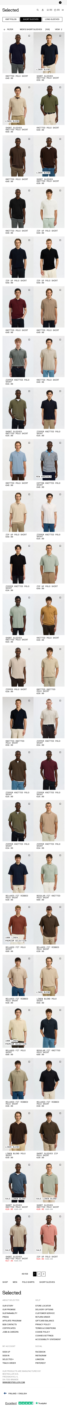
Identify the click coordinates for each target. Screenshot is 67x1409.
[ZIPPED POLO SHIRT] (18, 666)
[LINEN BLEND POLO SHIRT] (49, 975)
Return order (42, 1317)
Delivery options (44, 1309)
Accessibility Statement (48, 1339)
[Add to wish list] (29, 35)
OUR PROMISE (9, 1309)
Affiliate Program (11, 1320)
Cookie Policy (42, 1332)
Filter (10, 29)
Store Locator (43, 1306)
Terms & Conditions (45, 1328)
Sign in (5, 1355)
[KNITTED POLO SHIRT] (18, 52)
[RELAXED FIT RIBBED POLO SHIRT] (18, 872)
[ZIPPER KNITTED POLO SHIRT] (18, 356)
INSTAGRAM (40, 1355)
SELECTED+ (8, 1359)
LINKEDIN (39, 1359)
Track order (9, 1363)
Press (5, 1317)
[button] (18, 52)
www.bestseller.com (13, 1382)
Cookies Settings (44, 1335)
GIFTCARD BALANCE (44, 1320)
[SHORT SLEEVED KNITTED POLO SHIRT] (49, 52)
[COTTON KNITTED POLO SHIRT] (49, 459)
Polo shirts (28, 1282)
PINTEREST (40, 1363)
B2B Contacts (9, 1324)
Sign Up (6, 1352)
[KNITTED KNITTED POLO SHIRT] (49, 666)
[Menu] (63, 10)
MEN (15, 1282)
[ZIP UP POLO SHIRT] (49, 207)
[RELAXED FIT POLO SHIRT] (18, 924)
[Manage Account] (43, 9)
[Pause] (60, 2)
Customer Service (45, 1313)
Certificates (9, 1328)
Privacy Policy (43, 1324)
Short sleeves (47, 1282)
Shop (5, 1282)
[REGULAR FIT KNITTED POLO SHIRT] (49, 872)
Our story (7, 1306)
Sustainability (9, 1313)
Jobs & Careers (10, 1332)
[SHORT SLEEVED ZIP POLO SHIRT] (49, 1130)
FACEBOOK (40, 1352)
